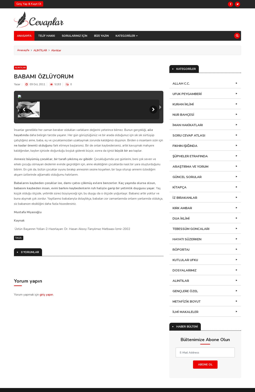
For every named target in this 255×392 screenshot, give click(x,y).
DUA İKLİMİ (181, 218)
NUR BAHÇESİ (183, 115)
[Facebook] (230, 4)
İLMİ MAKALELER (185, 312)
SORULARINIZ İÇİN (74, 36)
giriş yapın (46, 295)
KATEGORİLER (126, 36)
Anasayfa (23, 50)
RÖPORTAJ (181, 249)
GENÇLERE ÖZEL (185, 291)
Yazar (17, 84)
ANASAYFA (24, 36)
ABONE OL (205, 364)
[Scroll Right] (153, 110)
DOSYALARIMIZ (185, 270)
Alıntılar (56, 50)
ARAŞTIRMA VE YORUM (190, 166)
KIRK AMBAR (182, 208)
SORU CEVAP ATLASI (189, 135)
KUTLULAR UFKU (185, 260)
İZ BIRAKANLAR (185, 198)
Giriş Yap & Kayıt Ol (28, 4)
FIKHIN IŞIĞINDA (185, 146)
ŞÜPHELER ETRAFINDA (190, 156)
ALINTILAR (40, 50)
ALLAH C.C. (181, 83)
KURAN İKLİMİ (183, 104)
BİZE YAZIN (101, 36)
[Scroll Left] (24, 110)
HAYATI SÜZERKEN (187, 239)
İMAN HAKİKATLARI (188, 125)
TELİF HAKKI (46, 36)
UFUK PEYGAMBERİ (187, 94)
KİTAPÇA (179, 187)
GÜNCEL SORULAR (187, 177)
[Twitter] (237, 4)
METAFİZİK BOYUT (187, 301)
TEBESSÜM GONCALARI (191, 229)
